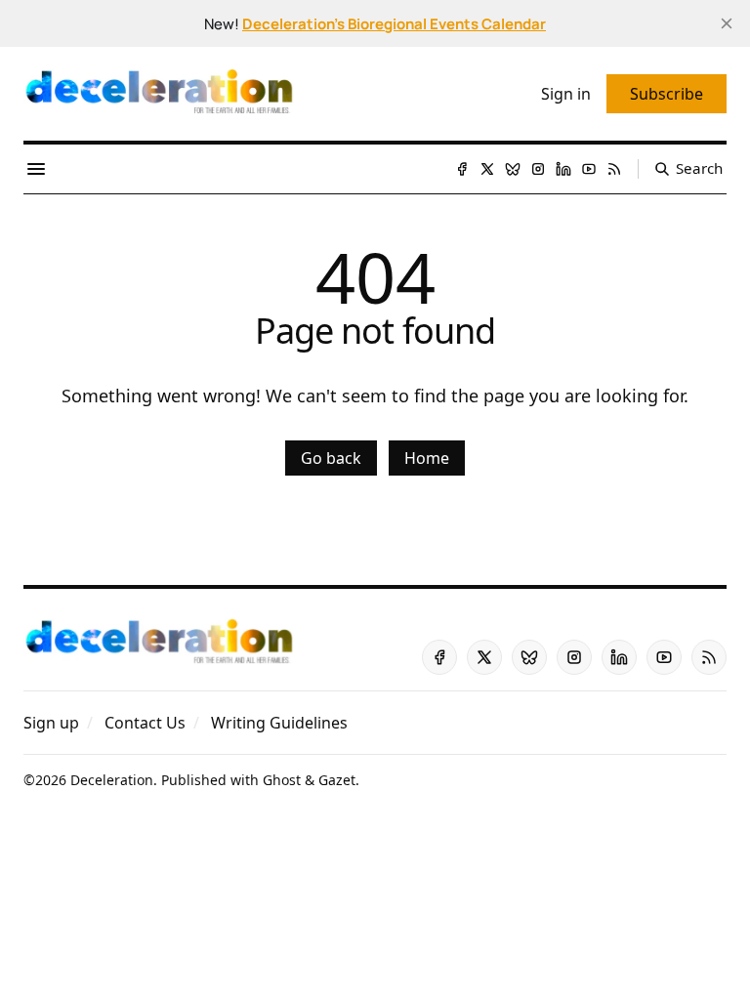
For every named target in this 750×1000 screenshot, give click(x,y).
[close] (726, 23)
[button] (51, 722)
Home (426, 458)
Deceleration (111, 780)
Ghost (282, 780)
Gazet (336, 780)
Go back (331, 458)
